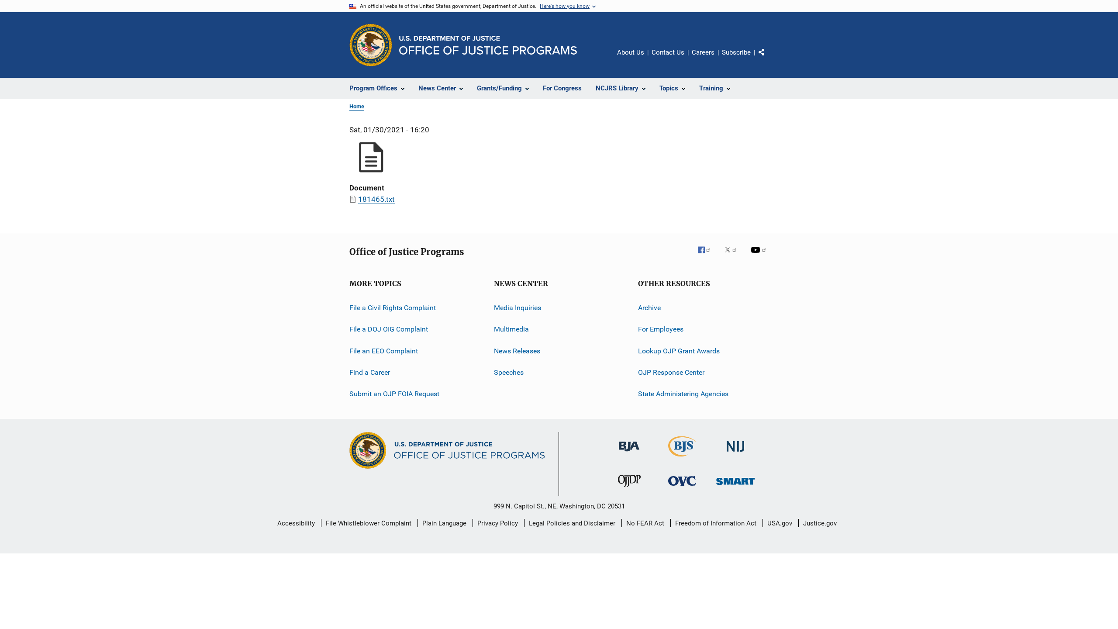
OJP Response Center (671, 372)
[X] (733, 256)
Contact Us (668, 52)
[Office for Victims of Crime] (682, 487)
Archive (649, 308)
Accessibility (296, 523)
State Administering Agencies (683, 394)
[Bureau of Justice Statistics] (682, 458)
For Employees (660, 329)
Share (768, 58)
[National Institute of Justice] (735, 453)
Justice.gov (820, 523)
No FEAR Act (645, 523)
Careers (703, 52)
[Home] (488, 45)
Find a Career (369, 372)
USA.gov (779, 523)
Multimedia (511, 329)
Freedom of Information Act (715, 523)
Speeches (509, 372)
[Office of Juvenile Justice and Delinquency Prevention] (629, 488)
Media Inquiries (517, 308)
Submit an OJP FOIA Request (394, 394)
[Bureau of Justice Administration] (629, 453)
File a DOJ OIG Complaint (388, 329)
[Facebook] (707, 256)
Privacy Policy (497, 523)
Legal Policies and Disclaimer (572, 523)
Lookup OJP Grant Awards (679, 351)
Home (356, 106)
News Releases (517, 351)
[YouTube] (759, 256)
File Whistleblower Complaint (368, 523)
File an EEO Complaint (383, 351)
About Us (630, 52)
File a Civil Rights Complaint (392, 308)
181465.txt (376, 199)
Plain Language (444, 523)
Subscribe (736, 52)
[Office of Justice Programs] (370, 45)
